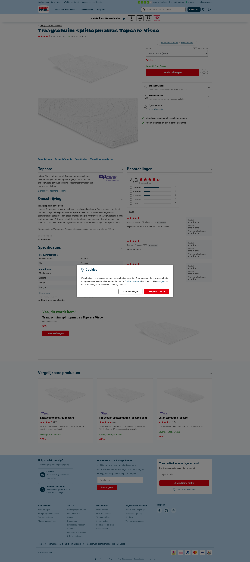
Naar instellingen (130, 291)
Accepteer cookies (156, 291)
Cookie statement (133, 281)
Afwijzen (161, 281)
